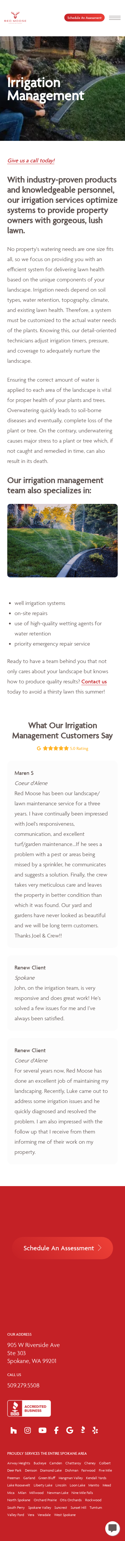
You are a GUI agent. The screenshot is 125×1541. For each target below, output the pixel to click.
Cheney (90, 1463)
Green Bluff (46, 1478)
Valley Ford (15, 1515)
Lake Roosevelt (18, 1485)
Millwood (36, 1492)
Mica (11, 1492)
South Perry (16, 1507)
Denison (31, 1470)
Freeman (13, 1478)
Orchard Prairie (45, 1500)
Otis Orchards (71, 1500)
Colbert (105, 1463)
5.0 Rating (78, 748)
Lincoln (61, 1485)
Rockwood (93, 1500)
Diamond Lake (51, 1470)
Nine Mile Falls (82, 1492)
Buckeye (40, 1463)
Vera (31, 1515)
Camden (55, 1463)
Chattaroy (73, 1463)
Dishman (71, 1470)
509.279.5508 (23, 1385)
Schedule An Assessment (84, 17)
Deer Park (14, 1470)
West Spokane (65, 1515)
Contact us (94, 681)
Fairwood (88, 1470)
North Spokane (18, 1500)
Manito (93, 1485)
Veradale (44, 1515)
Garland (29, 1478)
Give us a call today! (30, 160)
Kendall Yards (96, 1478)
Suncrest (60, 1507)
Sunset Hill (78, 1507)
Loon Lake (77, 1485)
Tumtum (96, 1507)
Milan (22, 1492)
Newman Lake (57, 1492)
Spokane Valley (39, 1507)
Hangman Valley (71, 1478)
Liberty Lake (43, 1485)
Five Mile (105, 1470)
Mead (107, 1485)
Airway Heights (18, 1463)
